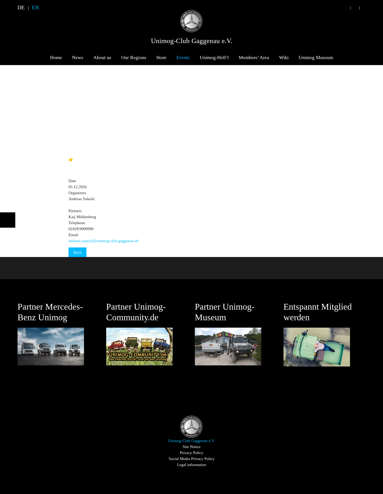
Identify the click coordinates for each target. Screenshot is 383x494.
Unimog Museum (316, 57)
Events (183, 57)
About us (102, 57)
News (77, 57)
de (21, 7)
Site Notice (192, 446)
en (35, 7)
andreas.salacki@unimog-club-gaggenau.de (103, 241)
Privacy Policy (191, 452)
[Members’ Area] (363, 8)
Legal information (191, 464)
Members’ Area (254, 57)
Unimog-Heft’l (214, 57)
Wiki (284, 57)
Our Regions (133, 57)
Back (77, 252)
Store (161, 57)
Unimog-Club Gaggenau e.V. (191, 41)
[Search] (345, 8)
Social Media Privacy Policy (192, 458)
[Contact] (354, 8)
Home (56, 57)
